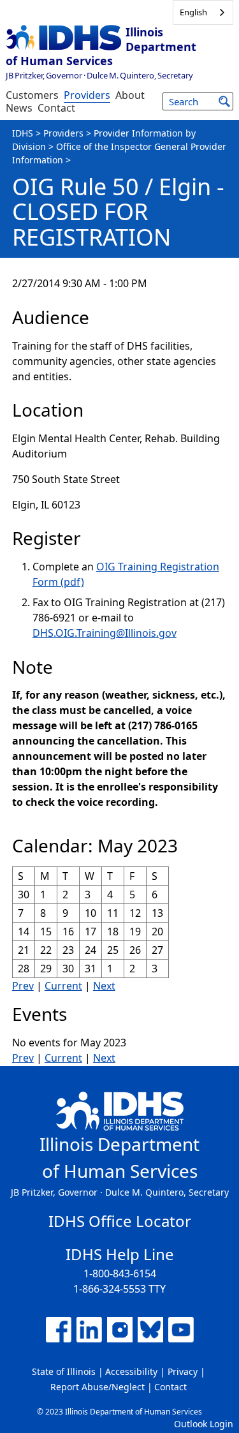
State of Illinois (64, 1371)
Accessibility (131, 1371)
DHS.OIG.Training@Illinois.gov (105, 633)
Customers (32, 95)
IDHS (22, 133)
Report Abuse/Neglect (97, 1387)
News (19, 108)
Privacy (183, 1371)
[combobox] (203, 12)
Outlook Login (203, 1424)
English (193, 12)
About (130, 95)
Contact (56, 108)
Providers (87, 95)
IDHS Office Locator (119, 1220)
